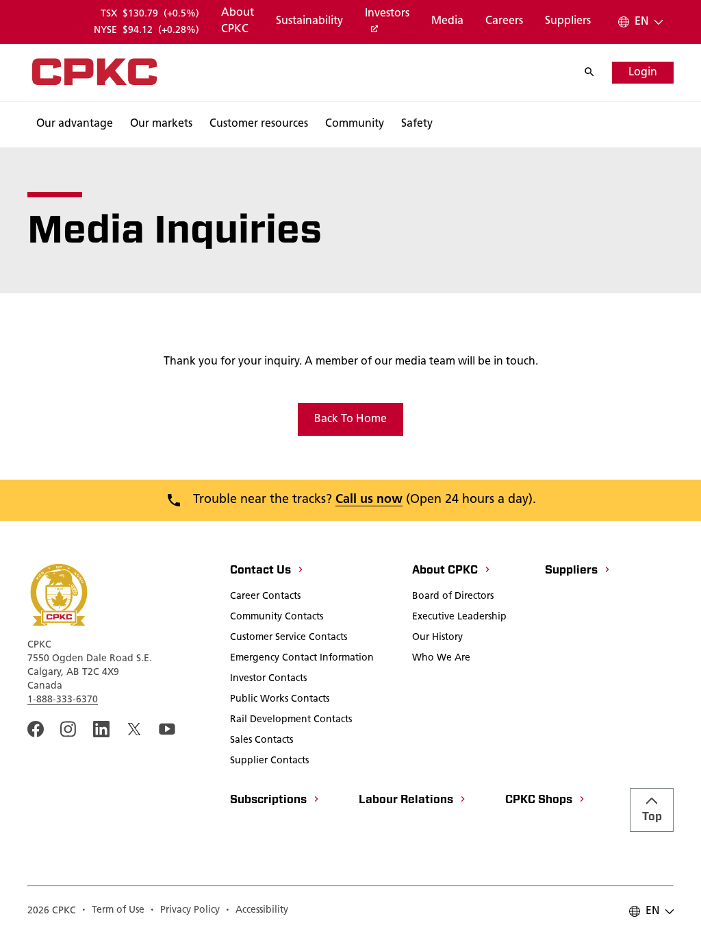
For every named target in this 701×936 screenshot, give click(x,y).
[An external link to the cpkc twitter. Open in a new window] (134, 729)
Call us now (369, 500)
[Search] (596, 72)
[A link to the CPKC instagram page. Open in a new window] (68, 729)
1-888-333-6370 (62, 700)
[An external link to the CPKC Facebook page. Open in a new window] (35, 729)
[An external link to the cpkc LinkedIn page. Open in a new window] (101, 729)
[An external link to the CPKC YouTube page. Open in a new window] (167, 729)
